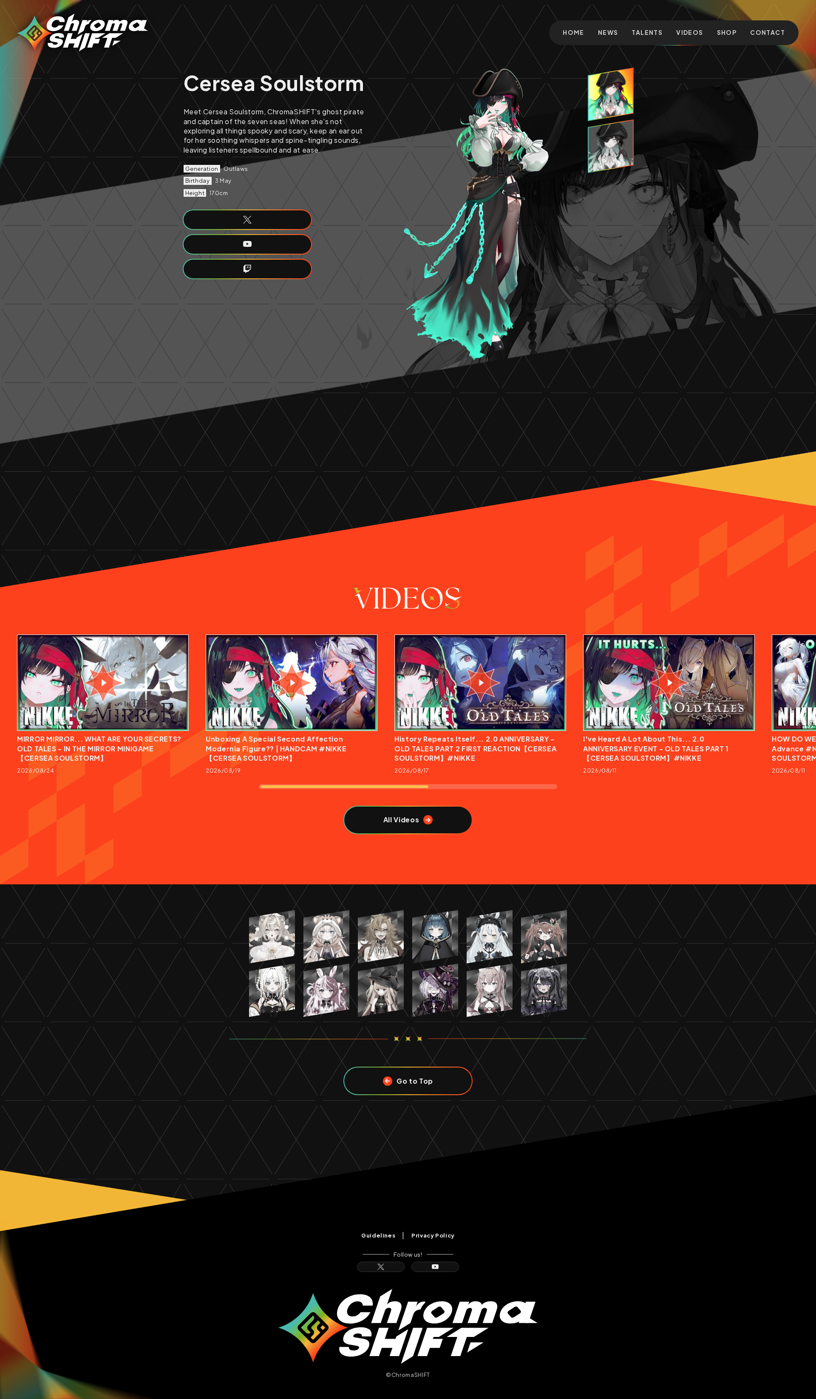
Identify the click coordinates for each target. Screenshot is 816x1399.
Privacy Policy (433, 1235)
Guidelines (378, 1235)
